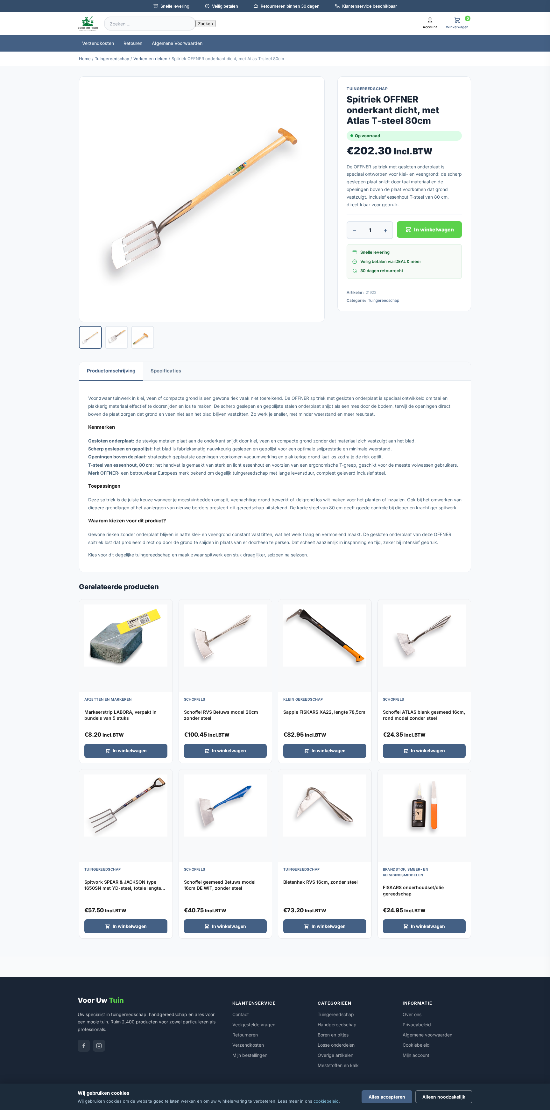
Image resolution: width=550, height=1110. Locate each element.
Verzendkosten (98, 43)
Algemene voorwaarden (427, 1034)
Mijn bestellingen (249, 1055)
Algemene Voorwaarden (177, 43)
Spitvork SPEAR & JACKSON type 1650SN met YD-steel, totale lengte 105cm (122, 888)
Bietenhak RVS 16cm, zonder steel (320, 882)
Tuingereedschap (112, 58)
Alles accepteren (387, 1096)
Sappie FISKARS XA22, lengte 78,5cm (324, 712)
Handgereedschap (337, 1024)
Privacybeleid (417, 1024)
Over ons (412, 1014)
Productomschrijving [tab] (111, 371)
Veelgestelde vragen (253, 1024)
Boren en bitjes (333, 1034)
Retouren (132, 43)
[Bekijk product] (166, 606)
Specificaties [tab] (166, 371)
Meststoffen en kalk (338, 1065)
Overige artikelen (335, 1055)
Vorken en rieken (150, 58)
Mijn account (416, 1055)
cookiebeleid (326, 1101)
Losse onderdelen (336, 1045)
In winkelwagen (434, 229)
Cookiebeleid (416, 1045)
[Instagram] (99, 1046)
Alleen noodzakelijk (443, 1096)
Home (85, 58)
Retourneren (245, 1034)
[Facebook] (84, 1046)
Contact (240, 1014)
